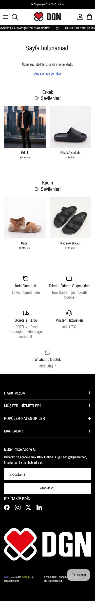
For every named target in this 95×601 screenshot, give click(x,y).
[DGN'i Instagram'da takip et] (18, 507)
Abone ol (47, 488)
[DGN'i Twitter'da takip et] (28, 507)
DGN (55, 577)
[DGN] (48, 17)
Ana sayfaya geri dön (47, 73)
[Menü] (5, 17)
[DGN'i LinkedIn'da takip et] (39, 507)
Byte (6, 577)
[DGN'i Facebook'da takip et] (7, 507)
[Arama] (16, 17)
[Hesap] (79, 17)
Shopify (26, 577)
